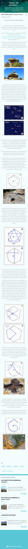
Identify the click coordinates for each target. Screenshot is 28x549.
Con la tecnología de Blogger (14, 546)
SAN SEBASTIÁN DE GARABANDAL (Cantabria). (11, 481)
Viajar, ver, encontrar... (14, 3)
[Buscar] (26, 3)
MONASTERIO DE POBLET (8, 515)
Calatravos (9, 466)
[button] (26, 15)
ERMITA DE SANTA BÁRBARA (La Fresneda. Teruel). (10, 498)
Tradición (22, 466)
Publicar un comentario (7, 471)
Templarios (15, 466)
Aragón (3, 466)
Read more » (24, 493)
